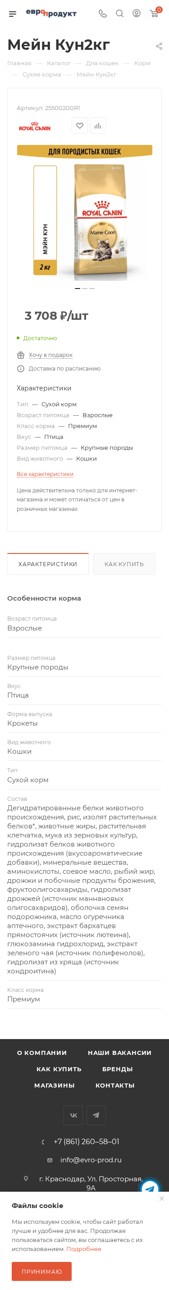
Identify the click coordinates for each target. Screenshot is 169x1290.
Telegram (96, 1115)
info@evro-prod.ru (91, 1159)
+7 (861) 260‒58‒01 (86, 1142)
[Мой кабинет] (136, 14)
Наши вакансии (120, 1052)
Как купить (124, 564)
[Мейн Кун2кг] (84, 213)
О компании (42, 1052)
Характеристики (48, 564)
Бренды (117, 1069)
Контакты (115, 1085)
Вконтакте (73, 1115)
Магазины (54, 1085)
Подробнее (83, 1248)
